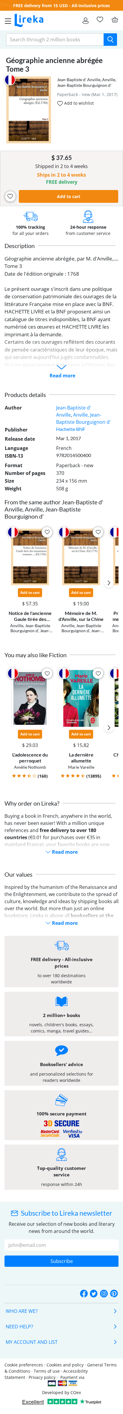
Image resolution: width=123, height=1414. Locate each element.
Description (19, 245)
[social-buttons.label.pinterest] (114, 1293)
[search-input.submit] (110, 39)
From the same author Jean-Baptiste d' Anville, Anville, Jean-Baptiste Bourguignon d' (53, 509)
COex (75, 1392)
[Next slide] (109, 583)
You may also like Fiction (35, 654)
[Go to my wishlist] (99, 19)
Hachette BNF (70, 429)
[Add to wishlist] (10, 196)
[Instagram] (104, 1293)
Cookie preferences (23, 1365)
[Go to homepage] (29, 20)
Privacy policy (42, 1377)
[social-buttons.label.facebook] (84, 1293)
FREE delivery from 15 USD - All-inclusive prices (61, 5)
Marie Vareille (81, 767)
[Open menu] (6, 20)
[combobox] (55, 39)
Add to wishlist (78, 103)
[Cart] (115, 20)
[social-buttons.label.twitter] (94, 1293)
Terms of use (47, 1371)
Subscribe (61, 1261)
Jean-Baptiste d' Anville (78, 79)
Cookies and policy (65, 1365)
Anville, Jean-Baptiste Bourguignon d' (30, 628)
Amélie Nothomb (30, 767)
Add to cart (68, 196)
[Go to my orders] (85, 20)
